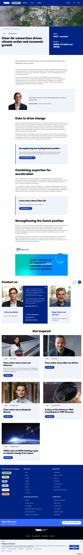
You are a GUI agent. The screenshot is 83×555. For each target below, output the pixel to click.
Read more (8, 376)
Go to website (26, 209)
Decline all (74, 548)
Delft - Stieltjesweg (33, 314)
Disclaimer (51, 536)
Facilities (27, 500)
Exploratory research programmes (33, 509)
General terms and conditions (40, 539)
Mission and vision (58, 475)
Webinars (27, 478)
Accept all (74, 546)
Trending (27, 489)
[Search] (74, 3)
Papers (26, 487)
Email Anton (31, 317)
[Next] (79, 282)
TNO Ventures (57, 509)
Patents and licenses (30, 511)
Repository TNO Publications (32, 514)
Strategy (56, 478)
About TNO (55, 469)
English (3, 541)
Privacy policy (9, 550)
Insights (27, 481)
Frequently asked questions (60, 489)
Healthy (25, 2)
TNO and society (58, 484)
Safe (32, 2)
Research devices (29, 503)
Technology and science (31, 497)
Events (26, 475)
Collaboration (56, 497)
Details (2, 550)
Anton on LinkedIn (32, 320)
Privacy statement (36, 536)
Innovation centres (58, 511)
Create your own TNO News (73, 522)
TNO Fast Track (57, 506)
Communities (57, 487)
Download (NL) (28, 158)
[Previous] (75, 282)
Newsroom (27, 469)
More (68, 2)
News (26, 472)
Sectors (5, 489)
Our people (56, 481)
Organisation (57, 472)
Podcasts (27, 484)
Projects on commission (59, 500)
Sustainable (15, 2)
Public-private (57, 503)
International (57, 514)
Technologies (28, 506)
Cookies (28, 536)
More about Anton (30, 306)
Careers (5, 494)
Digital (39, 2)
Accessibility (45, 536)
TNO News (27, 492)
